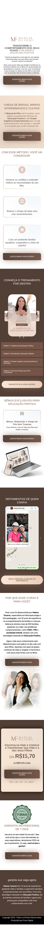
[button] (20, 337)
